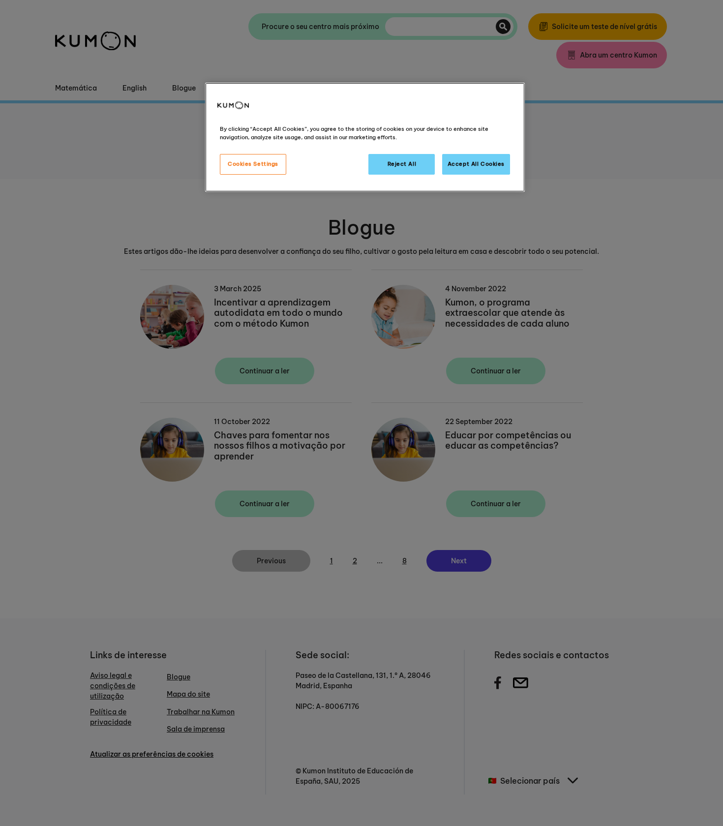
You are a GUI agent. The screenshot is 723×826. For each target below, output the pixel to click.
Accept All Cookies (476, 163)
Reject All (402, 163)
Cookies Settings (253, 163)
